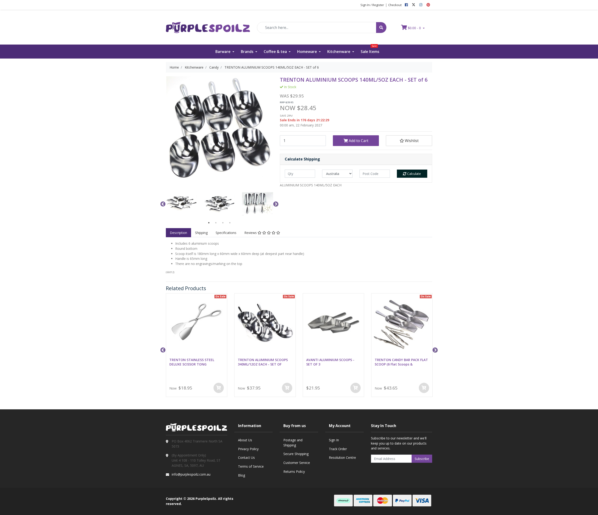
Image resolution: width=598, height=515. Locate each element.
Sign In (334, 440)
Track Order (338, 449)
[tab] (178, 232)
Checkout (395, 5)
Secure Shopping (296, 454)
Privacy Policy (248, 449)
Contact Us (246, 457)
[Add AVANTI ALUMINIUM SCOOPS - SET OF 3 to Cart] (355, 388)
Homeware (307, 51)
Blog (241, 475)
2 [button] (216, 222)
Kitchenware (339, 51)
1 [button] (208, 222)
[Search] (381, 27)
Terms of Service (251, 466)
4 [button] (230, 222)
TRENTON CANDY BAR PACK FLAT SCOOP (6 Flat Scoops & (401, 362)
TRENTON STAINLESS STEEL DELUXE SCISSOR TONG (191, 362)
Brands (247, 51)
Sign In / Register (372, 5)
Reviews (251, 232)
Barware (223, 51)
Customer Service (296, 462)
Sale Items (370, 49)
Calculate (413, 173)
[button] (409, 140)
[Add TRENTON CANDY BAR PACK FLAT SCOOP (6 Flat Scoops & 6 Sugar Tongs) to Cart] (424, 388)
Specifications (226, 232)
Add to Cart (358, 140)
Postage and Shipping (293, 442)
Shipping (201, 232)
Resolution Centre (342, 457)
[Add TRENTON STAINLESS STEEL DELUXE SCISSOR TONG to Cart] (219, 388)
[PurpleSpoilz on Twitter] (413, 5)
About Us (245, 440)
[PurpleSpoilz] (208, 24)
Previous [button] (162, 203)
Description (178, 232)
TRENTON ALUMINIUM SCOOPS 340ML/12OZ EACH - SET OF (263, 362)
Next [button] (275, 203)
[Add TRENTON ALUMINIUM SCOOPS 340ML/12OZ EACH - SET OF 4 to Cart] (287, 388)
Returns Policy (294, 471)
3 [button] (223, 222)
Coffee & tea (276, 51)
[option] (181, 203)
